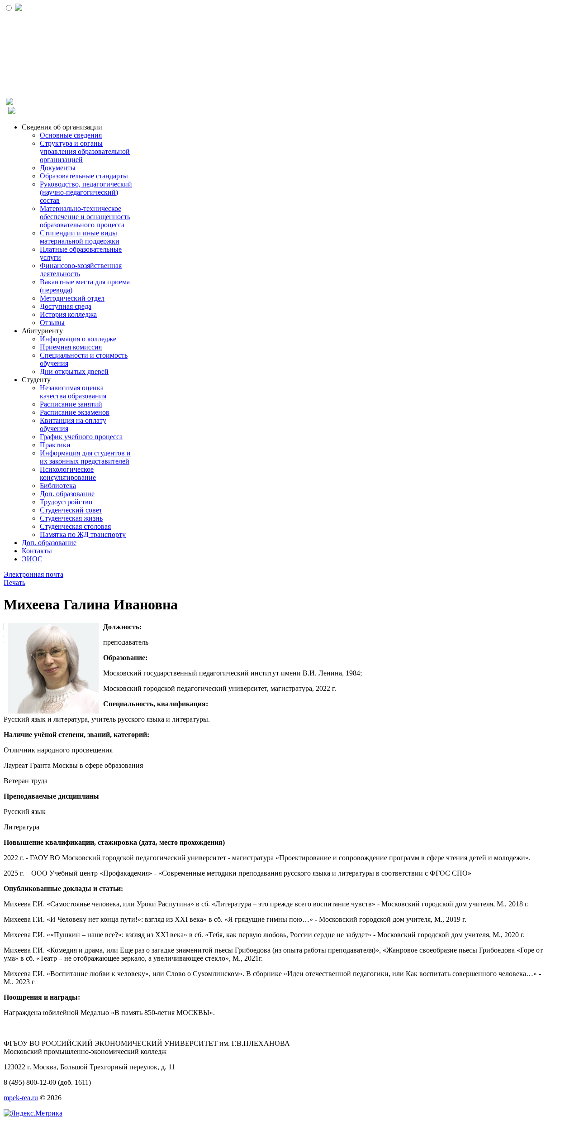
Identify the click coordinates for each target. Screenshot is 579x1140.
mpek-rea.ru (21, 1098)
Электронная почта (33, 574)
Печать (14, 582)
